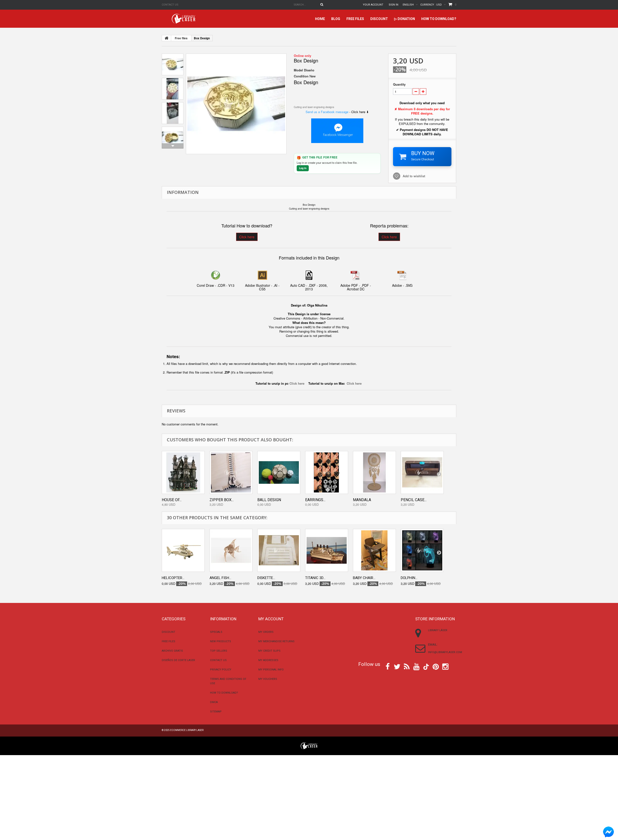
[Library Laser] (184, 19)
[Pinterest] (436, 666)
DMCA (214, 702)
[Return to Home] (166, 38)
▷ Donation (404, 19)
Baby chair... (364, 578)
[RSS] (407, 666)
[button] (337, 85)
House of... (172, 500)
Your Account (373, 4)
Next (172, 146)
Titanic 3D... (315, 578)
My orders (266, 632)
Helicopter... (173, 578)
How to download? (438, 19)
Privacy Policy (220, 669)
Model (298, 70)
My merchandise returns (276, 641)
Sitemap (216, 711)
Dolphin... (409, 578)
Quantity (399, 84)
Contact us (170, 4)
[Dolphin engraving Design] (422, 550)
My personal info (271, 669)
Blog (335, 19)
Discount (379, 19)
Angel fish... (220, 578)
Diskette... (266, 578)
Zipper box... (222, 500)
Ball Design (269, 500)
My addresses (268, 660)
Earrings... (315, 500)
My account (271, 618)
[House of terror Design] (183, 472)
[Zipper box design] (231, 472)
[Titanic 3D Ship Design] (326, 550)
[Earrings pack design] (326, 472)
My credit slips (269, 650)
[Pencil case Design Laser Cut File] (422, 472)
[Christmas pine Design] (236, 104)
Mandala (362, 500)
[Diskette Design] (278, 550)
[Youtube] (416, 666)
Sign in (393, 4)
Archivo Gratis (172, 650)
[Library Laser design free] (309, 745)
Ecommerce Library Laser (187, 730)
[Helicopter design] (183, 550)
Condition (301, 76)
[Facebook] (388, 666)
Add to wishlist (414, 176)
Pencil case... (414, 500)
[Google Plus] (426, 667)
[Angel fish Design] (231, 550)
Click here (246, 236)
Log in (302, 168)
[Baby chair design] (374, 550)
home (320, 19)
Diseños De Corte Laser (178, 660)
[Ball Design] (278, 472)
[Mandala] (374, 472)
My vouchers (267, 679)
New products (220, 641)
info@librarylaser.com (445, 652)
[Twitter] (397, 666)
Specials (216, 632)
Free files (355, 19)
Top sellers (218, 650)
